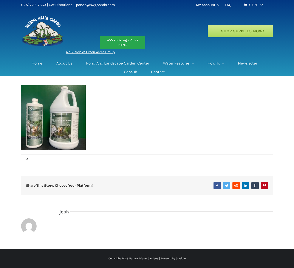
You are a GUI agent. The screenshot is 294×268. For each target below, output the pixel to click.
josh (27, 158)
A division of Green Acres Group (90, 52)
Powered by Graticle (173, 258)
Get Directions (60, 5)
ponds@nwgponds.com (95, 5)
